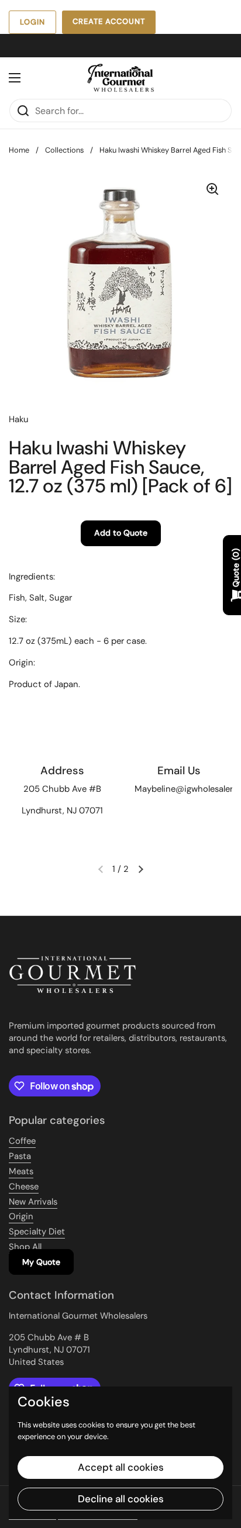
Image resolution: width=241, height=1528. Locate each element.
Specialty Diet (37, 1231)
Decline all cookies (121, 1498)
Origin (21, 1216)
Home (19, 150)
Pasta (20, 1156)
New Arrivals (33, 1202)
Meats (21, 1171)
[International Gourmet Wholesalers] (120, 77)
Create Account (109, 21)
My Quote (41, 1262)
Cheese (24, 1186)
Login (32, 22)
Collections (64, 150)
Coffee (22, 1141)
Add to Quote (120, 532)
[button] (140, 869)
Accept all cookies (121, 1467)
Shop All (25, 1247)
